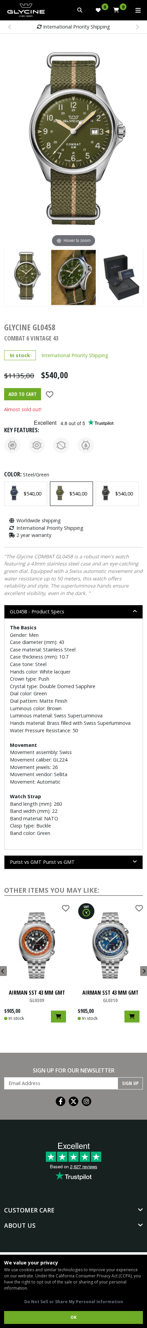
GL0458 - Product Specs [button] (37, 611)
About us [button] (20, 1225)
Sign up (130, 1083)
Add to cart (23, 394)
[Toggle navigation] (138, 10)
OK (73, 1317)
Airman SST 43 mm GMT (37, 996)
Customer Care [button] (29, 1210)
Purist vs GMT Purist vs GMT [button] (42, 862)
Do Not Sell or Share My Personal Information (73, 1302)
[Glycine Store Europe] (26, 8)
